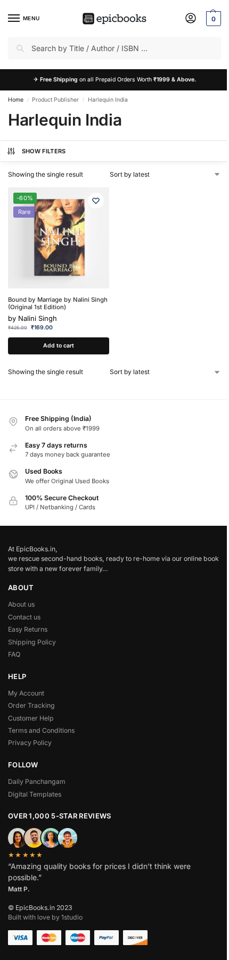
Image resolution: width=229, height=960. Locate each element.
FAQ (14, 654)
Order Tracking (31, 705)
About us (21, 604)
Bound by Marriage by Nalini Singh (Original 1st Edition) (58, 303)
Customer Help (31, 718)
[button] (212, 18)
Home (15, 99)
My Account (26, 693)
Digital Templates (34, 794)
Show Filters (44, 151)
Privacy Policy (30, 743)
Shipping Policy (32, 642)
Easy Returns (27, 629)
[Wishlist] (96, 201)
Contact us (24, 617)
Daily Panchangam (37, 781)
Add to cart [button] (58, 345)
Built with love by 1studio (45, 917)
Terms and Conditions (41, 730)
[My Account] (190, 19)
